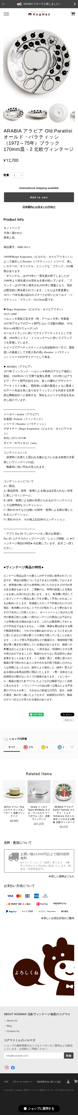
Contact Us (13, 1031)
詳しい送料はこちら (62, 876)
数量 (6, 174)
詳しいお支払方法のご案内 (59, 918)
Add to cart (39, 197)
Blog (9, 1025)
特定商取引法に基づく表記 (49, 1082)
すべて (12, 747)
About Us (12, 1020)
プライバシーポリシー (22, 1082)
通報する (69, 720)
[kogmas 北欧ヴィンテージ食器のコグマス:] (39, 966)
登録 (69, 1055)
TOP (6, 1082)
